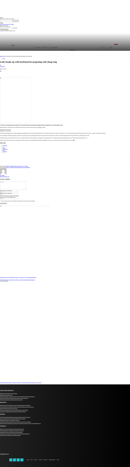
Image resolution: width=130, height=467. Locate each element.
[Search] (111, 48)
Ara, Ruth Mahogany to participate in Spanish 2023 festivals (12, 430)
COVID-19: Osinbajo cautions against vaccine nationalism (17, 167)
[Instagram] (14, 459)
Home (1, 56)
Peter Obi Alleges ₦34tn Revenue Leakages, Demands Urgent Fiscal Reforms (15, 405)
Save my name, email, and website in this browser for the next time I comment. (18, 201)
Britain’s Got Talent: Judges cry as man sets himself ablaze (12, 429)
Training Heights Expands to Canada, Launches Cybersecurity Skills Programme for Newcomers (20, 382)
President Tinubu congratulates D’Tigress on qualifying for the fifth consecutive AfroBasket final (20, 423)
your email (15, 28)
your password (16, 21)
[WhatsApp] (17, 73)
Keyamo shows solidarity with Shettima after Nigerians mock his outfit (15, 433)
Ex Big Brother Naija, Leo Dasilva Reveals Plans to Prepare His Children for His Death (17, 396)
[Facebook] (2, 73)
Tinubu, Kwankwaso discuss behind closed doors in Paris (11, 399)
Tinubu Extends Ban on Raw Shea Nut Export (8, 408)
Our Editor (2, 66)
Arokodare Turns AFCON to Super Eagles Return (9, 420)
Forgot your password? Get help (7, 24)
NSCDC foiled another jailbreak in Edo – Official (17, 166)
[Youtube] (21, 459)
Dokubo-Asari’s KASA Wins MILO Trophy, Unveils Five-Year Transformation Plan (18, 277)
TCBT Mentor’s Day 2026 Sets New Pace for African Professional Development (17, 279)
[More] (22, 73)
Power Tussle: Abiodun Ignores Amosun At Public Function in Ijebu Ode (14, 398)
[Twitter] (7, 73)
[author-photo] (3, 174)
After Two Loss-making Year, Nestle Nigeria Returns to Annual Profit (14, 410)
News (4, 56)
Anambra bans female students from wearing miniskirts (11, 432)
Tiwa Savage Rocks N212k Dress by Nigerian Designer (10, 435)
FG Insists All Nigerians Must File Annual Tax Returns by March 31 (13, 411)
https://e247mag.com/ (4, 176)
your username (16, 20)
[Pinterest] (12, 73)
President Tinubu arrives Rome (6, 395)
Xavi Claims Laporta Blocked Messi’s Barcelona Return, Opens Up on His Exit (15, 417)
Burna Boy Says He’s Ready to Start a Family (8, 393)
